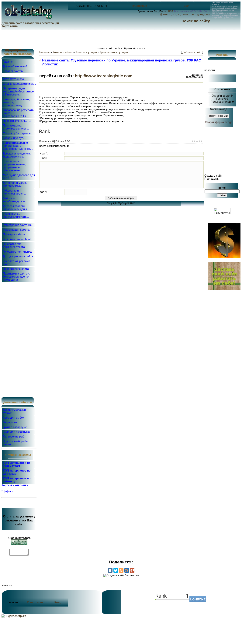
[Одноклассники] (121, 570)
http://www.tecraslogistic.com (104, 76)
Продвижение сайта (16, 268)
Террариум (10, 422)
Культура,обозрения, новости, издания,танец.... (16, 102)
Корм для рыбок (13, 417)
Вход (186, 5)
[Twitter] (115, 570)
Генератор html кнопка (17, 251)
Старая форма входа (218, 122)
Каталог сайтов (13, 71)
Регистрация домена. (16, 229)
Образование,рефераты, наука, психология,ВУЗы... (19, 113)
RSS (170, 11)
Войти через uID (218, 115)
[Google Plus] (132, 570)
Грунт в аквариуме (15, 427)
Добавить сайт (192, 52)
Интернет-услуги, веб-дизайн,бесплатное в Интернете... (18, 91)
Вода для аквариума (16, 431)
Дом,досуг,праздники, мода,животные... (17, 155)
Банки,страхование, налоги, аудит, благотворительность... (18, 145)
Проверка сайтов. (14, 234)
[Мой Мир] (126, 570)
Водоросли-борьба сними (15, 443)
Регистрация (139, 5)
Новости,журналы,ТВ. (17, 120)
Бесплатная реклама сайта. (16, 263)
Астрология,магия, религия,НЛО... (15, 184)
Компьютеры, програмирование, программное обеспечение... (14, 166)
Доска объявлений (15, 66)
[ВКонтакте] (110, 570)
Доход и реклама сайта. (18, 256)
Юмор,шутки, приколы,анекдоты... (16, 215)
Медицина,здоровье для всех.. (19, 177)
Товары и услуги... (14, 138)
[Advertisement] (17, 339)
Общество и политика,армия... (14, 192)
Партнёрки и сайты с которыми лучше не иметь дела (16, 276)
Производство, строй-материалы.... (16, 127)
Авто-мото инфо (13, 79)
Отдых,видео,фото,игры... (19, 83)
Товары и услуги (86, 52)
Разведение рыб (13, 436)
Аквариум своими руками (14, 411)
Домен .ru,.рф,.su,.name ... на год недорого (185, 14)
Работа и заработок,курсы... (15, 200)
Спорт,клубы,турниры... (18, 133)
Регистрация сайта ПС (17, 225)
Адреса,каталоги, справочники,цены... (16, 208)
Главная (8, 61)
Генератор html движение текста (14, 245)
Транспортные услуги (114, 52)
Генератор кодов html (16, 239)
